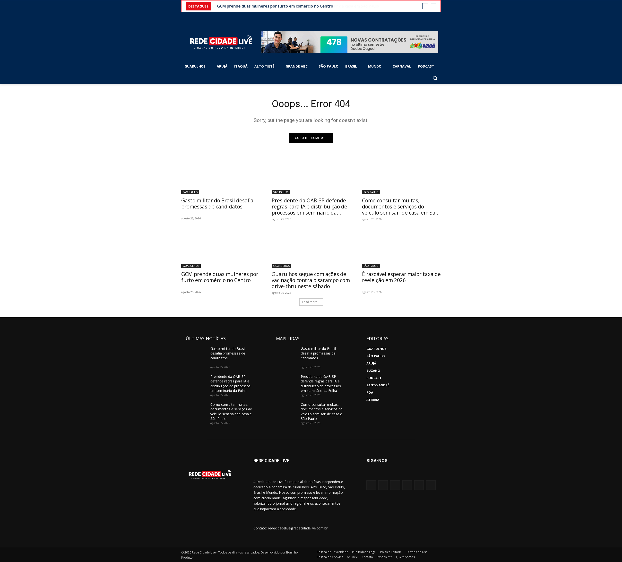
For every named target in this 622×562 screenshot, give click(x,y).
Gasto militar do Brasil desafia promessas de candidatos (217, 203)
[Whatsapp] (407, 485)
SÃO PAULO (190, 192)
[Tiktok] (431, 485)
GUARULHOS (191, 266)
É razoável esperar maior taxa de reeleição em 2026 (401, 277)
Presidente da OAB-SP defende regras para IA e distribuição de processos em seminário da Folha (309, 209)
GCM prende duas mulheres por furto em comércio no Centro (275, 6)
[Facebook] (383, 485)
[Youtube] (395, 485)
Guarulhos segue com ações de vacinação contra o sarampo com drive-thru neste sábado (311, 280)
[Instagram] (371, 485)
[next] (433, 6)
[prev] (425, 6)
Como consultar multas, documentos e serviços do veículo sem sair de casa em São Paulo (400, 209)
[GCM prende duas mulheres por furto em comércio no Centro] (220, 248)
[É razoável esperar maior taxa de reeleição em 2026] (401, 248)
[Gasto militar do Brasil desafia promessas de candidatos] (220, 174)
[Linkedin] (419, 485)
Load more (309, 302)
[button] (435, 78)
